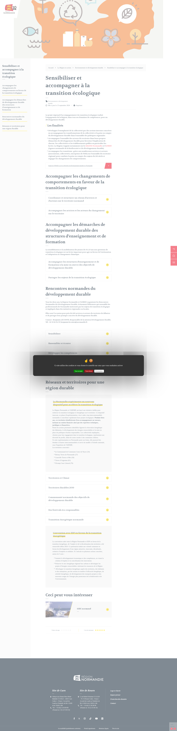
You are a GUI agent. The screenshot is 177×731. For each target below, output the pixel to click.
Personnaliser (99, 371)
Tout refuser (88, 371)
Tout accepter (79, 371)
